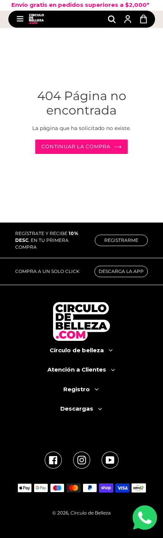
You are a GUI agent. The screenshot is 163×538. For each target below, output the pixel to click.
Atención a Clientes (76, 369)
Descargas (76, 408)
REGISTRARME (121, 240)
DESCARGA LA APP (121, 271)
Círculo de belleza (77, 350)
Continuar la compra (76, 146)
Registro (76, 389)
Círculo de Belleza (91, 513)
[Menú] (20, 19)
